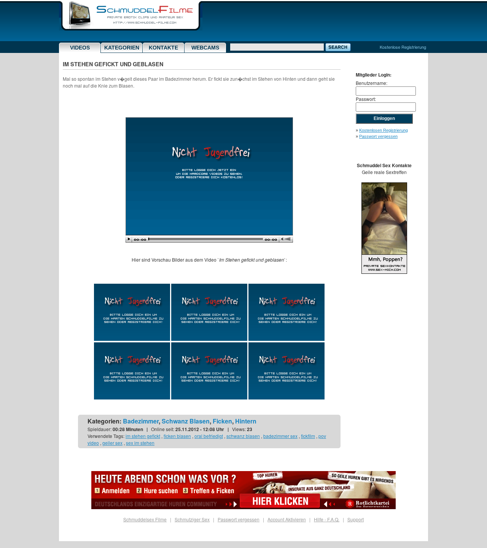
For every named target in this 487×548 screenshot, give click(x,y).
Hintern (245, 421)
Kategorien (121, 48)
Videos (80, 48)
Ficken (222, 421)
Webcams (205, 48)
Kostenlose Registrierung (403, 47)
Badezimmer (141, 421)
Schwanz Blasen (186, 421)
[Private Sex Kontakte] (384, 271)
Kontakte (163, 48)
